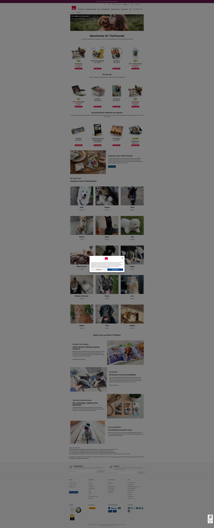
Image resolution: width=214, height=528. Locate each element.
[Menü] (212, 515)
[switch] (210, 522)
